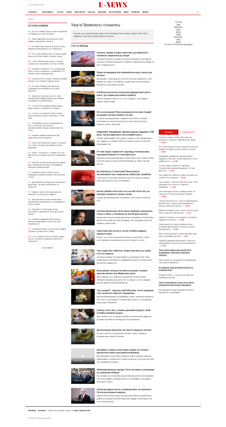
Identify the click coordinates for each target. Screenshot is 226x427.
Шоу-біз (91, 12)
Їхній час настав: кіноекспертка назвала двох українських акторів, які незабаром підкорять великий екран (46, 164)
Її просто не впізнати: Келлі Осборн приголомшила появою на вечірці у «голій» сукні (46, 115)
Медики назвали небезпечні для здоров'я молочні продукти (44, 136)
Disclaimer (32, 410)
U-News (30, 19)
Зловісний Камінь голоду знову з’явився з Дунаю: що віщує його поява (47, 230)
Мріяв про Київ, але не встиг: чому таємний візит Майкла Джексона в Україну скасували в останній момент (46, 98)
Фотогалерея (115, 12)
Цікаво (145, 12)
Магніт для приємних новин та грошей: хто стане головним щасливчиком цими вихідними (47, 145)
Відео (126, 12)
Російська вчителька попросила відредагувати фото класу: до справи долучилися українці (123, 93)
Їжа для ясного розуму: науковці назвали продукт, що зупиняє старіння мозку (47, 80)
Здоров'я (102, 12)
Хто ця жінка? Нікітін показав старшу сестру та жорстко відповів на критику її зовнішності (46, 238)
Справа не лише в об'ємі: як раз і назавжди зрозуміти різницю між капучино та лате (46, 174)
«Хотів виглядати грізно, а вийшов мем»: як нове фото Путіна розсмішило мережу (124, 391)
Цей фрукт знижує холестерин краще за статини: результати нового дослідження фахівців (123, 351)
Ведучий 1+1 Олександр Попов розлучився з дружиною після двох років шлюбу (45, 211)
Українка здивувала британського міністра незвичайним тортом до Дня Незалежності (44, 221)
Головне (32, 12)
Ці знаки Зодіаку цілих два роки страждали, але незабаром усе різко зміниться (44, 88)
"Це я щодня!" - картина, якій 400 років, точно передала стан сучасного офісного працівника (125, 292)
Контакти (42, 410)
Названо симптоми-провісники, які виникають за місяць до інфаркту (44, 193)
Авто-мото (80, 12)
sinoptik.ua (188, 44)
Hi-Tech (60, 12)
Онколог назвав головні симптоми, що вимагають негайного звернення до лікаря (122, 54)
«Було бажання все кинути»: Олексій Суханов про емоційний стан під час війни (46, 62)
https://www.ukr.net (82, 410)
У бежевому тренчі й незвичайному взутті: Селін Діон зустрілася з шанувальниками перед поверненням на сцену (45, 126)
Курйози (135, 12)
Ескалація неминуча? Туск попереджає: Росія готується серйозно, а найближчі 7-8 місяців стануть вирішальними (46, 71)
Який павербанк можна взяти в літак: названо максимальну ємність (45, 40)
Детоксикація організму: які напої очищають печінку (124, 330)
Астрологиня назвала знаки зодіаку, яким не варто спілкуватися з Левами (45, 107)
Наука (69, 12)
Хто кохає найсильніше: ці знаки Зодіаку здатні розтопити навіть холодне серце (47, 55)
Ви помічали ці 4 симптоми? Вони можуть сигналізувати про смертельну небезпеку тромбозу (124, 173)
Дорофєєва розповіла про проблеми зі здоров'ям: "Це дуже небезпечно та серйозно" (47, 184)
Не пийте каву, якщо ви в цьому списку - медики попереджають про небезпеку (47, 47)
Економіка (47, 12)
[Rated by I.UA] (33, 423)
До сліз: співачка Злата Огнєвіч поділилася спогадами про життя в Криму (47, 32)
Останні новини (38, 25)
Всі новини (47, 248)
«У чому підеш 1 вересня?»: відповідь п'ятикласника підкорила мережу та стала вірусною (123, 153)
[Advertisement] (178, 87)
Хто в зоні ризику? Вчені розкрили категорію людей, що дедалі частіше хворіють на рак (124, 113)
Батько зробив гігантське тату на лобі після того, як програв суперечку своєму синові (123, 192)
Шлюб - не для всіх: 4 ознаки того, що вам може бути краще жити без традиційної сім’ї (47, 155)
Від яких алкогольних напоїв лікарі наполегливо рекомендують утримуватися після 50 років (46, 201)
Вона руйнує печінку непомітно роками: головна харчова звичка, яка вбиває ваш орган (122, 272)
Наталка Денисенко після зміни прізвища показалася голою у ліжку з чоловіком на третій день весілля (124, 212)
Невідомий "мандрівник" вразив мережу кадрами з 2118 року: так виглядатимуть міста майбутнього (125, 133)
